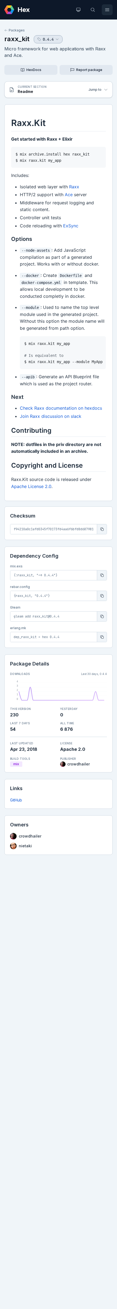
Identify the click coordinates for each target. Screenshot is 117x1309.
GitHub (16, 800)
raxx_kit (16, 39)
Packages (17, 30)
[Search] (92, 9)
